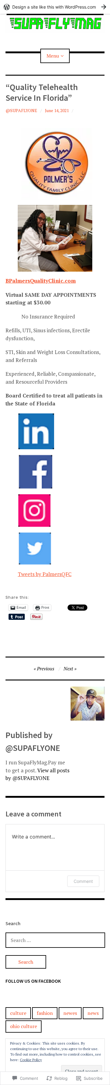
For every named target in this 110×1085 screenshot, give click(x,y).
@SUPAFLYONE (21, 110)
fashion (45, 1013)
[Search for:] (55, 940)
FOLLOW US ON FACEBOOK (33, 981)
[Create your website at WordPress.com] (55, 7)
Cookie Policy (31, 1059)
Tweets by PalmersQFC (45, 574)
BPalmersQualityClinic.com (41, 280)
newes (70, 1013)
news (93, 1013)
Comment (83, 881)
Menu (52, 55)
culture (18, 1013)
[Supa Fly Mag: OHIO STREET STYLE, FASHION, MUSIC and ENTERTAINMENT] (55, 23)
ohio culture (23, 1026)
